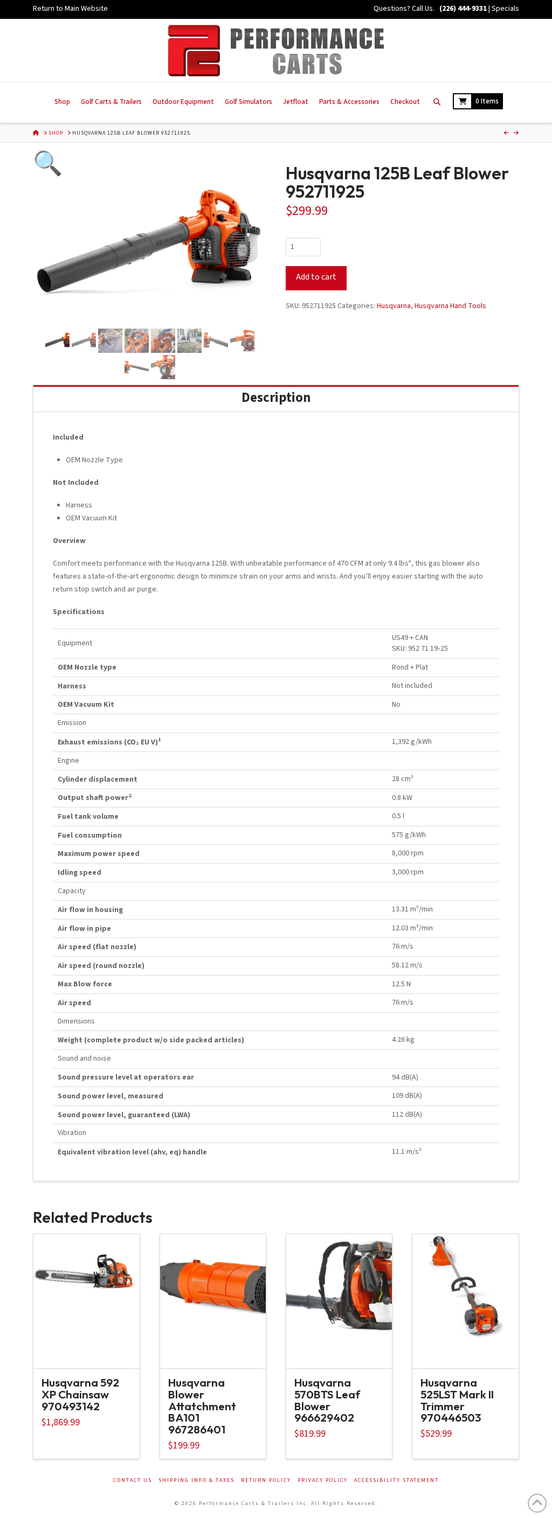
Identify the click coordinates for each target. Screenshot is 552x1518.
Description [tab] (276, 397)
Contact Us (132, 1480)
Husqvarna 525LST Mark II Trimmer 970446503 (457, 1399)
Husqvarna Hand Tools (450, 306)
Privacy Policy (323, 1480)
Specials (505, 8)
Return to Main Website (70, 8)
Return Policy (266, 1480)
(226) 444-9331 (462, 8)
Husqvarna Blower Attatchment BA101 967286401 (202, 1405)
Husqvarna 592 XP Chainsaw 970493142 (80, 1394)
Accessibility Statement (396, 1480)
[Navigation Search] (436, 102)
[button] (68, 199)
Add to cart (316, 277)
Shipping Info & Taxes (196, 1480)
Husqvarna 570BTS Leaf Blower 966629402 (327, 1399)
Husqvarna (394, 306)
